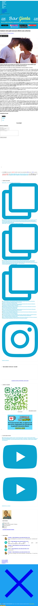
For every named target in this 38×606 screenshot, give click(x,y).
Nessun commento (11, 33)
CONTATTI (3, 12)
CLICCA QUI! (31, 603)
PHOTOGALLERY (4, 10)
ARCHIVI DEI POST (4, 11)
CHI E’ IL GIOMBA (4, 9)
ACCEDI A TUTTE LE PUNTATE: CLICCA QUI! (20, 380)
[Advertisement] (19, 146)
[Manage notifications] (2, 604)
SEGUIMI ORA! (2, 605)
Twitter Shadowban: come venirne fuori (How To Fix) (21, 537)
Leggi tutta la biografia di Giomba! (8, 529)
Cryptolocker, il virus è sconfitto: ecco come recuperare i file (18, 174)
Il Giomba (9, 537)
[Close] (19, 602)
